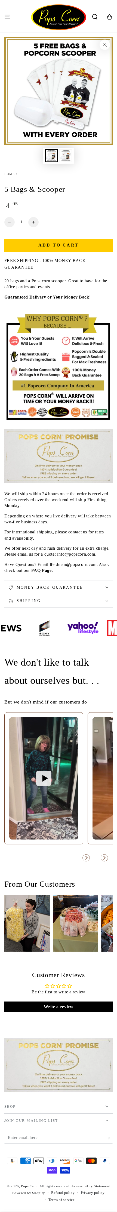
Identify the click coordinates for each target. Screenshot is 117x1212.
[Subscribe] (109, 1138)
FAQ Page (41, 570)
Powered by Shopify (28, 1193)
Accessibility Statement (90, 1186)
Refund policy (63, 1193)
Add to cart (58, 245)
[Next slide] (104, 857)
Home (9, 174)
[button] (94, 17)
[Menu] (7, 17)
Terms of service (61, 1200)
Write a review (58, 1006)
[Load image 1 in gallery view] (51, 155)
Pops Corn (29, 1186)
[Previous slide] (86, 857)
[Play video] (43, 778)
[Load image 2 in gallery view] (65, 155)
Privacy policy (93, 1193)
